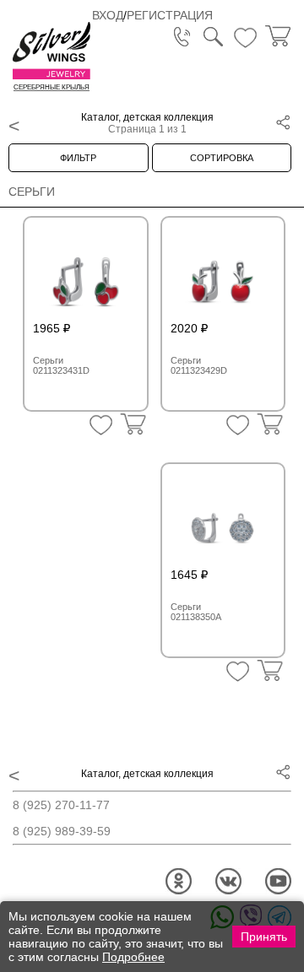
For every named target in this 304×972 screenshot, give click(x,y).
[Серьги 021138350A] (223, 521)
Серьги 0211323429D (199, 365)
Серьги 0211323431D (61, 365)
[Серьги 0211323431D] (85, 275)
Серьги (31, 191)
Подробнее (133, 957)
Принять (264, 936)
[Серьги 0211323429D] (223, 275)
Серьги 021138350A (196, 612)
